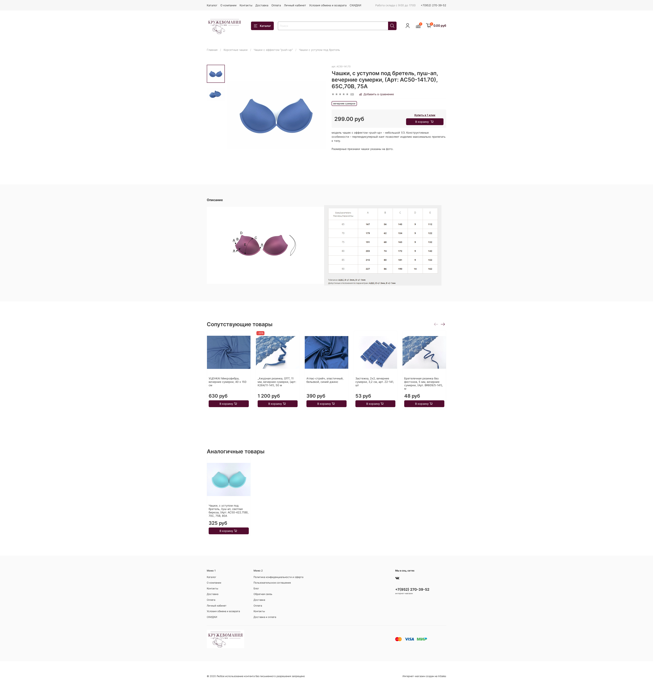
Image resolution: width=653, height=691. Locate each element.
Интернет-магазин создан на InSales (424, 676)
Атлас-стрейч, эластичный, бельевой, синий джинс (324, 380)
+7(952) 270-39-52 (433, 5)
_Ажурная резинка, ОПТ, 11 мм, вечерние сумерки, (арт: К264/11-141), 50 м (277, 382)
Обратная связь (263, 594)
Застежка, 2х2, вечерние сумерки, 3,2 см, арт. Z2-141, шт (374, 382)
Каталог (212, 5)
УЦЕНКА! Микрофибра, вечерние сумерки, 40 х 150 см (227, 382)
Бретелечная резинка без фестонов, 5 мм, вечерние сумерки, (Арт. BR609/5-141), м (423, 383)
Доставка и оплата (265, 617)
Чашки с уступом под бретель (319, 50)
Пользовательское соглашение (272, 582)
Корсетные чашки (236, 50)
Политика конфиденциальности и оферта (278, 577)
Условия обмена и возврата (328, 5)
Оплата (276, 5)
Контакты (246, 5)
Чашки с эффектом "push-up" (273, 50)
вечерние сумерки (344, 103)
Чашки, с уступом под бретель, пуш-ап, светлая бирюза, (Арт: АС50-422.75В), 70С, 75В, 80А (228, 510)
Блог (256, 588)
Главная (212, 50)
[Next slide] (320, 115)
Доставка (261, 5)
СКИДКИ (355, 5)
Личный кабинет (295, 5)
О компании (228, 5)
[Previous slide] (233, 115)
